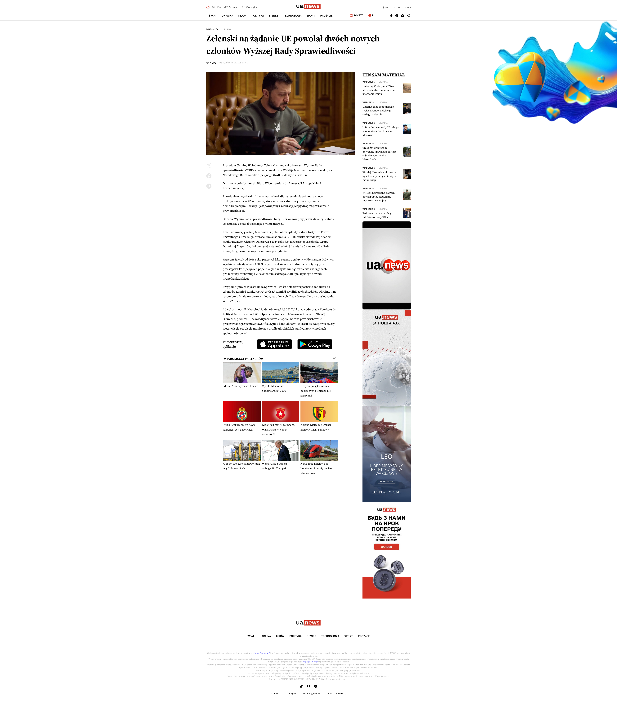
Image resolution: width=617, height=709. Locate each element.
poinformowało (247, 183)
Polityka (258, 16)
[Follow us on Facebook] (396, 16)
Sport (311, 16)
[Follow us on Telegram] (402, 16)
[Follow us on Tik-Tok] (391, 16)
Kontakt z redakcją (336, 693)
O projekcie (277, 693)
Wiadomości (212, 29)
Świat (213, 16)
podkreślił (243, 319)
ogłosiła (292, 287)
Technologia (292, 16)
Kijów (242, 16)
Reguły (292, 693)
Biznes (273, 16)
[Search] (409, 16)
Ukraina (227, 16)
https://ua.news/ (262, 653)
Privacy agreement (312, 693)
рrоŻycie (326, 16)
